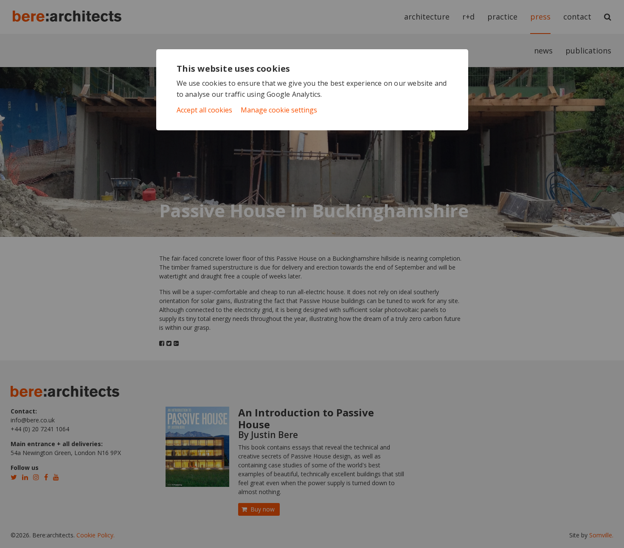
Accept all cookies (204, 110)
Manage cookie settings (279, 110)
